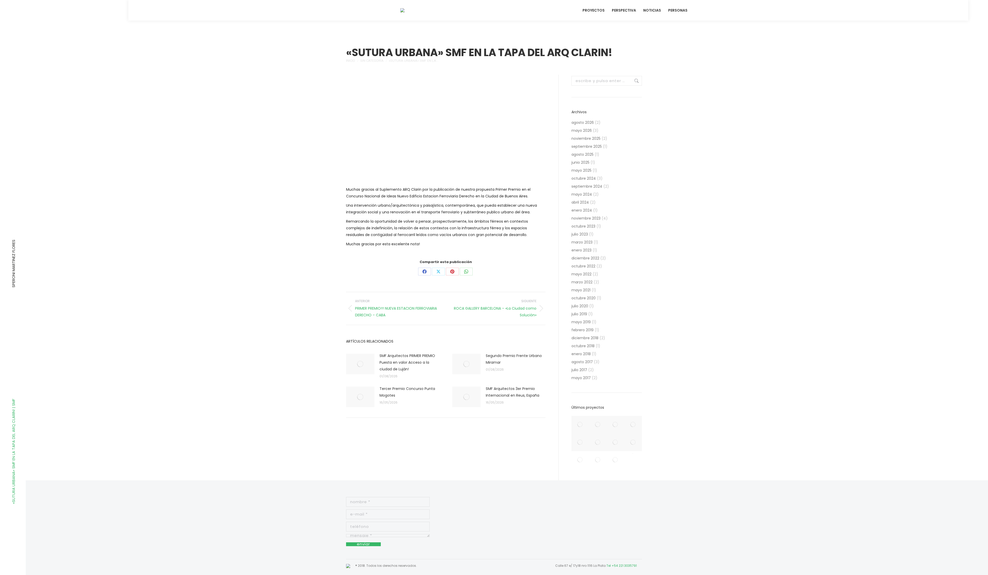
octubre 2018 (583, 346)
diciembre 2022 (585, 258)
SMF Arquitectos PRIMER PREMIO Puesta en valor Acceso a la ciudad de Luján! (407, 362)
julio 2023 (579, 234)
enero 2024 (581, 210)
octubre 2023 (583, 226)
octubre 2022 (583, 266)
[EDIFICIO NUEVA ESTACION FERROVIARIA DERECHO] (615, 442)
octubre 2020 (583, 298)
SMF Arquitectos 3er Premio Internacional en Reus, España (512, 392)
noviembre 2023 (586, 218)
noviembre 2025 (586, 138)
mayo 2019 (581, 322)
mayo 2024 (581, 194)
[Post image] (360, 364)
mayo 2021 (580, 290)
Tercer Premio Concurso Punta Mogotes (407, 392)
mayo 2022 (581, 274)
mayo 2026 (581, 130)
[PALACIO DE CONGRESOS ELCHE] (598, 442)
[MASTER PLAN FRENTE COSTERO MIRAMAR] (598, 425)
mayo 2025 (581, 170)
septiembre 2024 (586, 186)
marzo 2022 (582, 282)
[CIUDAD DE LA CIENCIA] (633, 453)
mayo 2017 (581, 377)
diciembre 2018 (584, 338)
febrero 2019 (582, 330)
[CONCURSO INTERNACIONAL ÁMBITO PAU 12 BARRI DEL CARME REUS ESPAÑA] (615, 425)
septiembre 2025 (586, 146)
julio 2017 (579, 369)
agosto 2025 (582, 154)
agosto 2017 (582, 361)
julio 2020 (579, 306)
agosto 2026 (582, 122)
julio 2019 (579, 314)
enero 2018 (581, 353)
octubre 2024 (583, 178)
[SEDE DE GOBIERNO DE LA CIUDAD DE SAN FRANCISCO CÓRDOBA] (580, 442)
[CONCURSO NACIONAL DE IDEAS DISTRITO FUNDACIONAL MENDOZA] (633, 442)
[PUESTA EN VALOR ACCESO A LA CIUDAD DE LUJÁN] (580, 425)
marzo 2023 (582, 242)
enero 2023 (581, 250)
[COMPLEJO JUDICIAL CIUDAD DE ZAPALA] (615, 460)
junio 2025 (580, 162)
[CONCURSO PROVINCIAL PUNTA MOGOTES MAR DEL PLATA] (633, 425)
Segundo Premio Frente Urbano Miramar (514, 359)
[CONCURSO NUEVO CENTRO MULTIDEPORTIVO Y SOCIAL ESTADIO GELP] (598, 460)
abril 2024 (580, 202)
